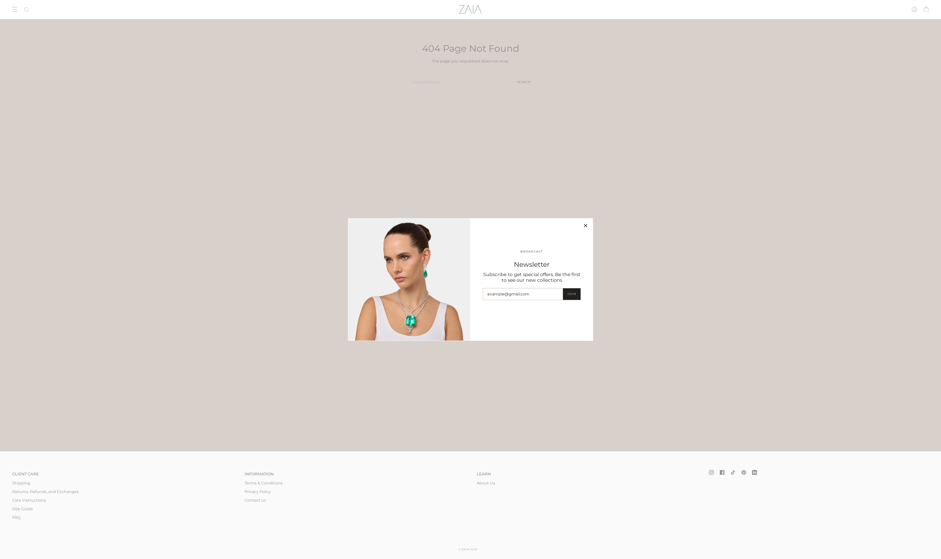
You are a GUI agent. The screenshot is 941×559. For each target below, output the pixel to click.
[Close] (585, 225)
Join (571, 294)
